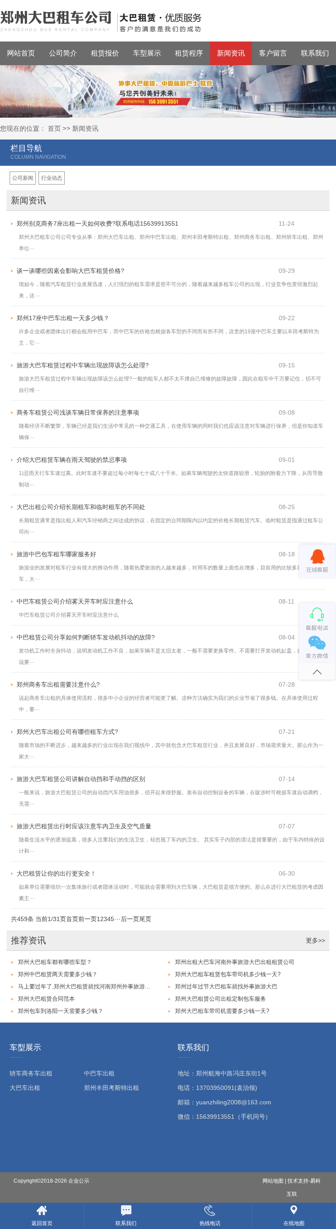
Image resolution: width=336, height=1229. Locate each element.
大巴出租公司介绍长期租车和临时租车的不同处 (81, 506)
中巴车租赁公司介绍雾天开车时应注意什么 (75, 601)
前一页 (87, 918)
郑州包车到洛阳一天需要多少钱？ (60, 1011)
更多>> (315, 940)
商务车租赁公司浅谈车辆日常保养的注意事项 (78, 412)
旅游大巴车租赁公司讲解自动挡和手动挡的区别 (81, 778)
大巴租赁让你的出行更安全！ (56, 873)
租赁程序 (189, 53)
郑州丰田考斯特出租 (111, 1087)
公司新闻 (22, 178)
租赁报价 (105, 53)
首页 (54, 128)
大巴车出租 (25, 1087)
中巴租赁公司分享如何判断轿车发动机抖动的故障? (86, 637)
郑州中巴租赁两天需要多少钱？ (58, 974)
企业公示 (78, 1181)
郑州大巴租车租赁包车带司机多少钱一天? (227, 974)
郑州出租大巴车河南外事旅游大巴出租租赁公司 (234, 962)
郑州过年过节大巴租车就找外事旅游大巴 (226, 986)
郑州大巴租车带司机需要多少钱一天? (222, 1011)
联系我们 (315, 53)
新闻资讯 (231, 53)
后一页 (130, 918)
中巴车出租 (99, 1073)
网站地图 (273, 1181)
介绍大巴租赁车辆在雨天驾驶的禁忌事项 (72, 459)
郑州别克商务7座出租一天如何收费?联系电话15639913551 (97, 223)
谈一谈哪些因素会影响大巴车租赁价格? (70, 270)
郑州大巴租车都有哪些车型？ (55, 962)
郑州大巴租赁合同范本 (46, 998)
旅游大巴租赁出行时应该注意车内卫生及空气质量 (84, 826)
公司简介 (63, 53)
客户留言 (273, 53)
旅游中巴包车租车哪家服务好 (56, 554)
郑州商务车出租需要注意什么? (58, 684)
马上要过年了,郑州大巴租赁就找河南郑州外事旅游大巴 (85, 986)
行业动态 (51, 178)
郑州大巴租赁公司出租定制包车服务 (220, 998)
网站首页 (21, 53)
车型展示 (147, 53)
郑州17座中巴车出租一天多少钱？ (63, 317)
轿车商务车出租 (31, 1073)
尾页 (145, 918)
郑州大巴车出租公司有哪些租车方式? (67, 731)
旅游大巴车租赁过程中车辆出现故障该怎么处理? (83, 365)
